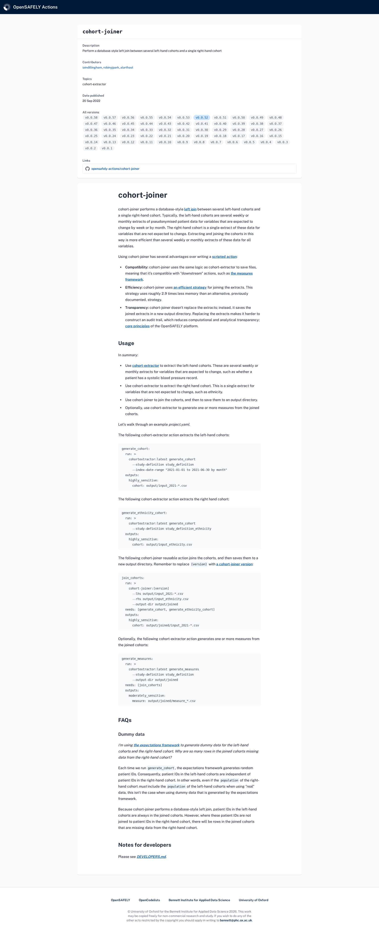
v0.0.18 (220, 136)
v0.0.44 (146, 123)
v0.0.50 (238, 117)
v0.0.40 (220, 123)
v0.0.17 (238, 136)
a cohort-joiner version (234, 564)
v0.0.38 (257, 123)
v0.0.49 (257, 117)
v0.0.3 (282, 142)
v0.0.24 (110, 136)
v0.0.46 (110, 123)
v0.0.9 (182, 142)
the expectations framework (156, 745)
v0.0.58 (91, 117)
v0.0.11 (146, 142)
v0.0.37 (275, 123)
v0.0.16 (257, 136)
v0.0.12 (128, 142)
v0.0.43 (165, 123)
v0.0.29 (220, 130)
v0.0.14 (91, 142)
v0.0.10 (165, 142)
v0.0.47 (91, 123)
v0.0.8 (199, 142)
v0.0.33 (146, 130)
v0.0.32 (165, 130)
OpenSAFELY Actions (35, 7)
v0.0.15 (275, 136)
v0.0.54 (165, 117)
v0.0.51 (220, 117)
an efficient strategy (190, 287)
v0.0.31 (183, 130)
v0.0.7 (216, 142)
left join (190, 209)
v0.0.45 (128, 123)
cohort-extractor (145, 365)
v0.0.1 (107, 148)
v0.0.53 (183, 117)
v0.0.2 (90, 148)
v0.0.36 (91, 130)
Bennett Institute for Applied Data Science (199, 900)
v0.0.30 (202, 130)
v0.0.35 (110, 130)
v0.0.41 (202, 123)
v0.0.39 (238, 123)
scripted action (224, 257)
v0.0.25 (91, 136)
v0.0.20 (183, 136)
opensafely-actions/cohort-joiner (115, 168)
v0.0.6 (232, 142)
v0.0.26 (275, 130)
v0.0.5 (249, 142)
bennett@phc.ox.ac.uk (236, 920)
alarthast (126, 67)
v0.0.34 (128, 130)
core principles (137, 326)
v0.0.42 (183, 123)
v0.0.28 (238, 130)
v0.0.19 (202, 136)
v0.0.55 (146, 117)
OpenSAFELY (120, 900)
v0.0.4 (266, 142)
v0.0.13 (110, 142)
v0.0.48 (275, 117)
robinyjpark (111, 67)
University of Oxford (253, 900)
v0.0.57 (110, 117)
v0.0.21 (165, 136)
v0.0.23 (128, 136)
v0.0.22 (146, 136)
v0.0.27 (257, 130)
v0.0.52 (202, 117)
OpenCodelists (149, 900)
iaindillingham (92, 67)
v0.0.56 (128, 117)
